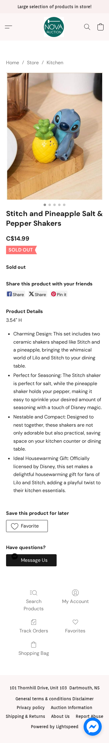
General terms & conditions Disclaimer (54, 698)
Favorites (75, 631)
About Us (60, 716)
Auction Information (71, 707)
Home (12, 62)
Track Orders (33, 631)
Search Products (34, 605)
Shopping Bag (33, 653)
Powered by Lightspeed (54, 726)
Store (33, 62)
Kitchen (55, 62)
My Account (75, 601)
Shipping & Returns (25, 716)
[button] (54, 27)
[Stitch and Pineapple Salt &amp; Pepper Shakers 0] (54, 136)
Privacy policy (31, 707)
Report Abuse (89, 716)
